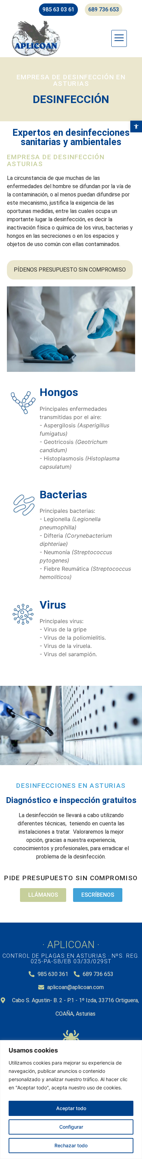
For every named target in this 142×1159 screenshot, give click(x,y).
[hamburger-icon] (119, 38)
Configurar (71, 1127)
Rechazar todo (71, 1145)
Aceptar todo (71, 1108)
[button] (136, 126)
